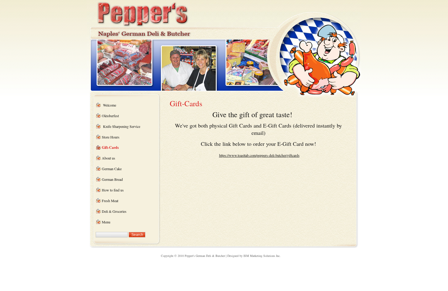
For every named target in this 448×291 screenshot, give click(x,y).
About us (108, 158)
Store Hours (110, 137)
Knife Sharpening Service (121, 126)
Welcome (109, 105)
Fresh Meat (110, 200)
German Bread (112, 179)
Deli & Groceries (114, 211)
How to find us (113, 190)
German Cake (112, 168)
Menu (106, 221)
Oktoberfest (110, 115)
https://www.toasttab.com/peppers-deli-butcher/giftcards (259, 155)
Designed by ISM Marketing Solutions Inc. (254, 256)
